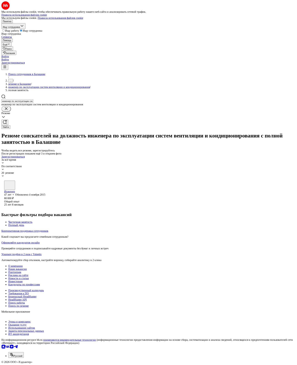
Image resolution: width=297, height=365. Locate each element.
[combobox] (17, 101)
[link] (7, 48)
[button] (5, 56)
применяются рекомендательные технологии (69, 339)
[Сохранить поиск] (4, 122)
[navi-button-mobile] (4, 67)
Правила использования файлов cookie (60, 17)
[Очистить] (6, 109)
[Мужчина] (9, 185)
